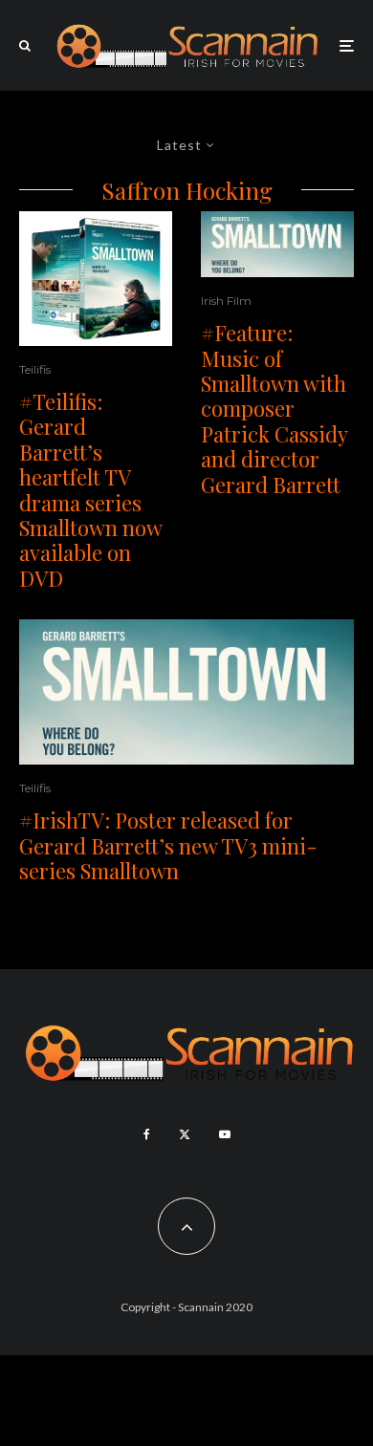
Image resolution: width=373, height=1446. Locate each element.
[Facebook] (147, 1134)
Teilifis (35, 369)
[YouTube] (225, 1134)
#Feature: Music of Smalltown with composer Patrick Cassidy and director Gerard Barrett (274, 408)
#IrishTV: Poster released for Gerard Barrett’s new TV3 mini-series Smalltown (168, 845)
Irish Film (226, 300)
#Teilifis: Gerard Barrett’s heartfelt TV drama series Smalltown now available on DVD (90, 490)
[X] (185, 1134)
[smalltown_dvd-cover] (95, 278)
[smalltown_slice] (277, 244)
